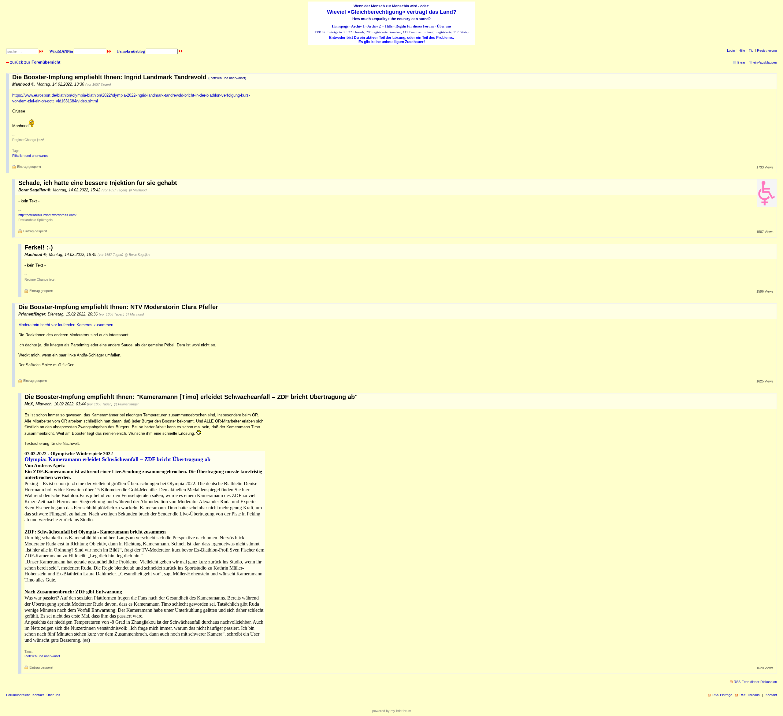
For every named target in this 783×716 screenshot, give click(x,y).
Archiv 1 (358, 26)
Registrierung (767, 50)
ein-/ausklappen (765, 62)
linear (741, 62)
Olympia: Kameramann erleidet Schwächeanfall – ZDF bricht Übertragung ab (117, 459)
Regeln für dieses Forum (414, 26)
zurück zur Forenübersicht (35, 62)
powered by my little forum (391, 711)
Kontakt (38, 695)
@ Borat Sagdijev (137, 255)
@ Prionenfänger (126, 404)
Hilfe (388, 26)
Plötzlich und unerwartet (30, 155)
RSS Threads (750, 695)
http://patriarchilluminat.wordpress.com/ (47, 215)
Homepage (340, 26)
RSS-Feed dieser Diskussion (755, 682)
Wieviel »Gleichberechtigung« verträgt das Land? (391, 12)
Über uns (444, 26)
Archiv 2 (374, 26)
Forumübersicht (18, 695)
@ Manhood (137, 190)
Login (731, 50)
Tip (751, 50)
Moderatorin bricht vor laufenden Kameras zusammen (65, 325)
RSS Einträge (722, 695)
